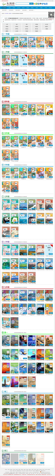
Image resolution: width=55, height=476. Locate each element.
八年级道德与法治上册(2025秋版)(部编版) (6, 256)
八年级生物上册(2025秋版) (6, 269)
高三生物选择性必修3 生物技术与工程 (15, 464)
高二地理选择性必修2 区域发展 (15, 405)
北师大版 (18, 7)
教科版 (23, 7)
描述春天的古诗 (19, 470)
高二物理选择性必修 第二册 (23, 433)
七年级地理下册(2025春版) (32, 210)
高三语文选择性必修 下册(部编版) (40, 464)
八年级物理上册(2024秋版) (40, 269)
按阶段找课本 (24, 10)
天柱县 (26, 31)
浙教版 (37, 7)
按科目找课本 (18, 10)
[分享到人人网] (42, 4)
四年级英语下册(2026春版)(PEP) (49, 115)
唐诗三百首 (14, 470)
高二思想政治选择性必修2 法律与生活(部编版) (6, 433)
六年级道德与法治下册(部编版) (15, 179)
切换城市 (10, 13)
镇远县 (36, 31)
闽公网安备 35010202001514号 (45, 472)
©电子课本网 (7, 472)
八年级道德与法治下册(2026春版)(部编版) (15, 256)
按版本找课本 (4, 10)
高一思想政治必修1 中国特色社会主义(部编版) (40, 360)
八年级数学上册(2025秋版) (23, 269)
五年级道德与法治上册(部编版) (6, 147)
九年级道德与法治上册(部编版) (6, 301)
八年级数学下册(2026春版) (32, 269)
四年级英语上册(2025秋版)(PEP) (40, 115)
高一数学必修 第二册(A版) (32, 360)
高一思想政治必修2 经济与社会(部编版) (49, 360)
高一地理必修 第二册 (15, 346)
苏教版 (14, 7)
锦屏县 (36, 26)
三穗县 (46, 28)
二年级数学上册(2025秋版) (15, 66)
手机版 (6, 469)
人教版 (9, 7)
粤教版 (27, 469)
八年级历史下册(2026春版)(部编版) (49, 256)
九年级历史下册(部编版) (49, 301)
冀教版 (32, 7)
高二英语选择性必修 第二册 (40, 433)
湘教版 (30, 469)
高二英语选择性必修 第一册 (32, 433)
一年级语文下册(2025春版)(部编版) (49, 48)
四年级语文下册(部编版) (14, 129)
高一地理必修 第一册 (6, 346)
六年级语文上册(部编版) (6, 192)
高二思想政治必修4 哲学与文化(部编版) (40, 419)
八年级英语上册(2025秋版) (6, 283)
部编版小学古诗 (43, 470)
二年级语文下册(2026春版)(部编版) (40, 66)
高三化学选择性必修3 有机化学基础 (6, 464)
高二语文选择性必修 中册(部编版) (6, 447)
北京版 (46, 469)
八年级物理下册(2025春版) (49, 269)
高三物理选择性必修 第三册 (32, 464)
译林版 (37, 469)
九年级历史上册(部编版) (40, 301)
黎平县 (17, 28)
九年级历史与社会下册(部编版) (15, 315)
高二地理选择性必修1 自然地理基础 (6, 405)
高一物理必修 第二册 (32, 374)
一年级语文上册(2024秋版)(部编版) (40, 48)
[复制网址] (44, 4)
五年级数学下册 (32, 147)
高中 (27, 24)
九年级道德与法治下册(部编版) (15, 301)
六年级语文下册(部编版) (14, 192)
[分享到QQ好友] (40, 4)
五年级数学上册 (23, 147)
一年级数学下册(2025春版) (32, 48)
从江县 (46, 24)
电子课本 (8, 4)
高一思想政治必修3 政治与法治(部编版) (6, 374)
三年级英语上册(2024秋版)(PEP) (32, 84)
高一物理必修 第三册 (41, 374)
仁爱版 (32, 469)
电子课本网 (4, 7)
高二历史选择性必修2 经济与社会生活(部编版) (49, 405)
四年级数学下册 (32, 115)
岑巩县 (36, 24)
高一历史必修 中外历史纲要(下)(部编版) (49, 346)
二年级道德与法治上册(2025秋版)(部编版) (6, 66)
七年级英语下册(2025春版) (49, 224)
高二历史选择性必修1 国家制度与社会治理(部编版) (40, 405)
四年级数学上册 (23, 115)
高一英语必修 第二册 (6, 387)
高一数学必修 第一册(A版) (23, 360)
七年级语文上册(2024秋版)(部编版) (6, 238)
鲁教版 (28, 7)
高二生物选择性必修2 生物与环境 (15, 419)
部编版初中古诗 (38, 470)
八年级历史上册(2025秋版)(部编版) (40, 256)
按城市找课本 (31, 10)
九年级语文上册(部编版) (6, 328)
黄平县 (17, 26)
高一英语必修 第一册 (49, 374)
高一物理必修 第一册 (23, 374)
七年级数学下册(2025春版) (32, 224)
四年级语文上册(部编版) (6, 129)
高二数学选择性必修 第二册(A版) (32, 419)
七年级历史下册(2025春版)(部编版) (49, 210)
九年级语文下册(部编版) (14, 328)
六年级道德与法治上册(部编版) (6, 179)
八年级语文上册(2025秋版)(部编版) (23, 283)
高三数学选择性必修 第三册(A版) (23, 464)
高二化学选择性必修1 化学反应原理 (23, 405)
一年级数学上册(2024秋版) (23, 48)
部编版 (41, 7)
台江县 (17, 31)
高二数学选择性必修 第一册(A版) (23, 419)
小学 (7, 24)
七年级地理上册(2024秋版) (23, 210)
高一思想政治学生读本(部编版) (15, 374)
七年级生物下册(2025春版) (15, 224)
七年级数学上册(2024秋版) (23, 224)
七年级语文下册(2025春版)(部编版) (15, 238)
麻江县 (26, 28)
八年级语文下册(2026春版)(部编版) (32, 283)
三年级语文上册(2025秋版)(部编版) (49, 84)
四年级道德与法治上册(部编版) (6, 115)
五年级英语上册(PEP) (40, 147)
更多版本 (50, 7)
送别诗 (34, 470)
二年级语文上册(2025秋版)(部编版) (32, 66)
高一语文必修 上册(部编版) (23, 387)
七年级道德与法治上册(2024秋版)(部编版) (6, 210)
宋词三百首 (30, 470)
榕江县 (36, 28)
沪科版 (46, 7)
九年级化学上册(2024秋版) (23, 301)
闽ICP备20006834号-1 (36, 472)
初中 (17, 24)
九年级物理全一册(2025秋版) (40, 315)
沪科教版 (40, 469)
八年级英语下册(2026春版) (15, 283)
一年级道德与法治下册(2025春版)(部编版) (15, 48)
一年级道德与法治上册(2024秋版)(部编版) (6, 48)
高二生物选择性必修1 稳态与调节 (6, 419)
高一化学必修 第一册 (23, 346)
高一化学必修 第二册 (32, 346)
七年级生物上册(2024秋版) (6, 224)
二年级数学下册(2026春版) (23, 66)
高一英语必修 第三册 (15, 387)
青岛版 (43, 469)
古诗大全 (11, 470)
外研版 (35, 469)
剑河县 (26, 26)
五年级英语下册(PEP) (49, 147)
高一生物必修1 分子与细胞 (6, 360)
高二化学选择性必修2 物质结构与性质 (32, 405)
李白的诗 (27, 470)
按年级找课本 (11, 10)
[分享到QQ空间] (34, 4)
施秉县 (7, 31)
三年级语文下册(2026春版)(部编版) (6, 97)
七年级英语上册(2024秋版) (40, 224)
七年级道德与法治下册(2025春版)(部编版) (15, 210)
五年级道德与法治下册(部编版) (15, 147)
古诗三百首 (23, 470)
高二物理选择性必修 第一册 (15, 433)
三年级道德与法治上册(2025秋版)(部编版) (6, 84)
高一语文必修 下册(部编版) (32, 387)
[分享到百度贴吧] (38, 4)
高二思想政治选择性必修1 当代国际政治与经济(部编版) (49, 419)
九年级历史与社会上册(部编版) (6, 315)
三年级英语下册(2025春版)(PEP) (40, 84)
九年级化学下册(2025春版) (32, 301)
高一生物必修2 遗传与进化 (15, 360)
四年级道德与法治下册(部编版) (15, 115)
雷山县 (7, 28)
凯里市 (46, 26)
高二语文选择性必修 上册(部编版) (49, 433)
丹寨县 (7, 26)
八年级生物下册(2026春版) (15, 269)
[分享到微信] (36, 4)
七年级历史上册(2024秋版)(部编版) (40, 210)
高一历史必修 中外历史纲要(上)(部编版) (40, 346)
